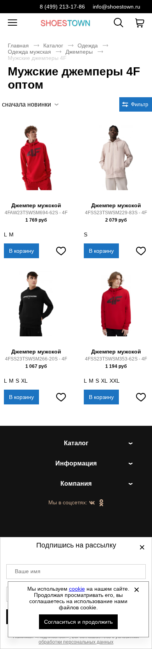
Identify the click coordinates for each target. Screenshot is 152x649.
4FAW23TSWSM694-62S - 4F (36, 212)
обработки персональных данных (76, 642)
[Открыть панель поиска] (118, 22)
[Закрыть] (137, 589)
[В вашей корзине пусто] (139, 23)
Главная (18, 45)
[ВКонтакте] (92, 503)
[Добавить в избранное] (60, 250)
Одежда (88, 45)
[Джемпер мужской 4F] (36, 162)
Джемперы (79, 52)
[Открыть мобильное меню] (12, 23)
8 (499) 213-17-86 (62, 6)
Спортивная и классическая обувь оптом (65, 23)
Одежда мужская (29, 52)
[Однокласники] (101, 503)
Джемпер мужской (36, 205)
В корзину (21, 251)
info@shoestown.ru (116, 6)
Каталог (53, 45)
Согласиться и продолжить (78, 622)
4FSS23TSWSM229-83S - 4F (116, 212)
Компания (76, 483)
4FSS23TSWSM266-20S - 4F (36, 359)
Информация (76, 463)
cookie (77, 589)
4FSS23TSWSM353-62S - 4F (116, 359)
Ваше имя (28, 571)
